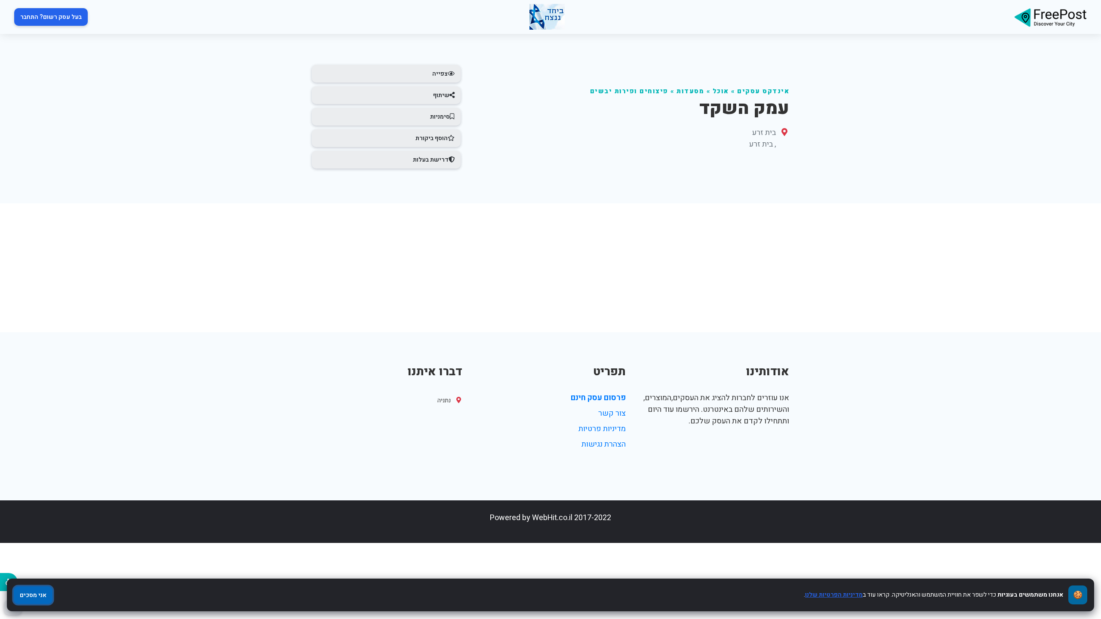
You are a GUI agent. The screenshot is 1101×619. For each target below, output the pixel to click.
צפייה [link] (440, 73)
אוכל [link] (721, 91)
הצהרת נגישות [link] (603, 444)
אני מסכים (33, 595)
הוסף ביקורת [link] (431, 138)
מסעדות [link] (690, 91)
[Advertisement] (550, 268)
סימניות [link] (440, 116)
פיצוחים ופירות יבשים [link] (629, 91)
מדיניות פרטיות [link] (602, 429)
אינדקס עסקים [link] (763, 91)
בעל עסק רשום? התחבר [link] (51, 16)
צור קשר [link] (612, 413)
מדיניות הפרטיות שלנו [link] (834, 594)
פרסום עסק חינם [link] (598, 398)
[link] (1050, 17)
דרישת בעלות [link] (431, 159)
